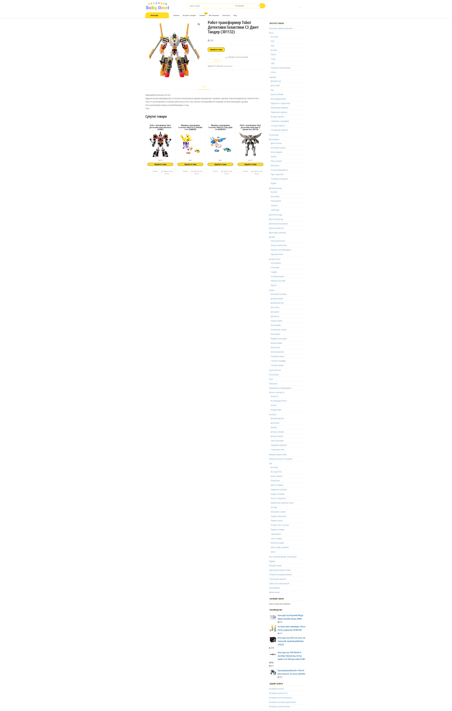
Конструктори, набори (278, 329)
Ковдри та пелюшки (277, 493)
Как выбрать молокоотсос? (278, 693)
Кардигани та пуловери (279, 489)
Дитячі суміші (275, 85)
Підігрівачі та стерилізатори (280, 103)
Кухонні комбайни (277, 94)
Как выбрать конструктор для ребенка (282, 702)
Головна (176, 15)
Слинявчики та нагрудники (280, 121)
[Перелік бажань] (300, 6)
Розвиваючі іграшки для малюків (280, 574)
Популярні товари (275, 565)
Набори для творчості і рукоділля (280, 458)
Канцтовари (273, 383)
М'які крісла (275, 165)
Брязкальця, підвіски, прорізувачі (281, 28)
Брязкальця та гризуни (279, 294)
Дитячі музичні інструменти (278, 223)
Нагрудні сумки (276, 409)
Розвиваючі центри (277, 356)
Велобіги (274, 191)
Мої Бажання (214, 15)
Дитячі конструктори (276, 219)
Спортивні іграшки (277, 365)
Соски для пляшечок (278, 125)
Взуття (271, 32)
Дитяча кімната (274, 139)
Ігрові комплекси (275, 370)
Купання (273, 156)
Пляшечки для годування (279, 107)
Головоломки (273, 134)
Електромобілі (276, 200)
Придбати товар (216, 49)
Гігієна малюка (276, 262)
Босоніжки (274, 36)
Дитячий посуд (276, 81)
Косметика (272, 414)
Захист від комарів (277, 440)
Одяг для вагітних (277, 254)
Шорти (273, 551)
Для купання (275, 311)
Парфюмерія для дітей (279, 445)
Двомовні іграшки (277, 298)
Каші (272, 89)
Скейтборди (275, 209)
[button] (199, 24)
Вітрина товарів (189, 15)
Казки (271, 379)
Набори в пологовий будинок (281, 249)
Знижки (203, 14)
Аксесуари (274, 467)
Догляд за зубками (277, 431)
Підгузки (273, 285)
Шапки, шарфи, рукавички (280, 547)
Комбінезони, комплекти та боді (282, 502)
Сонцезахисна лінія (277, 449)
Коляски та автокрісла (276, 392)
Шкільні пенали (274, 592)
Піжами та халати (276, 520)
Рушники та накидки (277, 529)
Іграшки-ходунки (276, 320)
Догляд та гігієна (274, 259)
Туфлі (272, 63)
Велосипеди (275, 196)
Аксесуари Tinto (276, 471)
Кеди (272, 45)
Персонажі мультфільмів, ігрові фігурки (283, 556)
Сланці (273, 58)
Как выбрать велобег (276, 688)
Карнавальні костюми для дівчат (280, 388)
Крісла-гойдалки (276, 152)
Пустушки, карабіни (277, 116)
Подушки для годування (279, 112)
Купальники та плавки (278, 511)
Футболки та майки (277, 542)
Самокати (274, 205)
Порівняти (155, 171)
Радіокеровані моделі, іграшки (280, 570)
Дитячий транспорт (275, 188)
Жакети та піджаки (277, 485)
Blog (235, 15)
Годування (272, 77)
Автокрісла (274, 396)
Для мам (272, 236)
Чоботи (273, 72)
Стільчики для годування (279, 129)
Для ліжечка (275, 316)
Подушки (272, 561)
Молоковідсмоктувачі (278, 98)
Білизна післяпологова (279, 245)
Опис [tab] (204, 86)
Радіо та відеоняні (277, 174)
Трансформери (227, 66)
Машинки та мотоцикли (279, 338)
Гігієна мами (275, 267)
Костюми (274, 507)
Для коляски (275, 307)
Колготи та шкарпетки (278, 498)
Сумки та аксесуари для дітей (279, 583)
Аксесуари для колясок (279, 400)
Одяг (270, 463)
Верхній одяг (275, 480)
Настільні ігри (275, 347)
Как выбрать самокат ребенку (279, 706)
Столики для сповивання (279, 178)
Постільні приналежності (279, 169)
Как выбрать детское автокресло (280, 697)
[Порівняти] (297, 6)
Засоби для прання (277, 276)
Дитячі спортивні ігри (276, 228)
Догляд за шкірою (277, 436)
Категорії (154, 15)
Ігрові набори (274, 374)
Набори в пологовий (278, 280)
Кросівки (274, 50)
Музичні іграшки (276, 343)
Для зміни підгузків (277, 418)
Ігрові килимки (276, 325)
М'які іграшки (275, 334)
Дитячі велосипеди (275, 214)
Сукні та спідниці (276, 538)
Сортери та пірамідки (278, 360)
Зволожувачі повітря (278, 147)
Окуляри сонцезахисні (278, 516)
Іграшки (271, 290)
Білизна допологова (278, 240)
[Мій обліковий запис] (304, 6)
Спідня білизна (276, 534)
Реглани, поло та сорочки (280, 525)
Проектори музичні (277, 351)
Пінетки (273, 54)
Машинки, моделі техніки (278, 454)
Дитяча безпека (276, 143)
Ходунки (273, 183)
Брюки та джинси (276, 476)
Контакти (226, 15)
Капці (272, 41)
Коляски (273, 405)
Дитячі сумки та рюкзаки (277, 232)
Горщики (274, 271)
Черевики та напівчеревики (280, 67)
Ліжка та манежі (276, 161)
